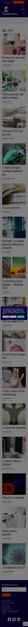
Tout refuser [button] (12, 316)
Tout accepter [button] (21, 316)
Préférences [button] (5, 316)
